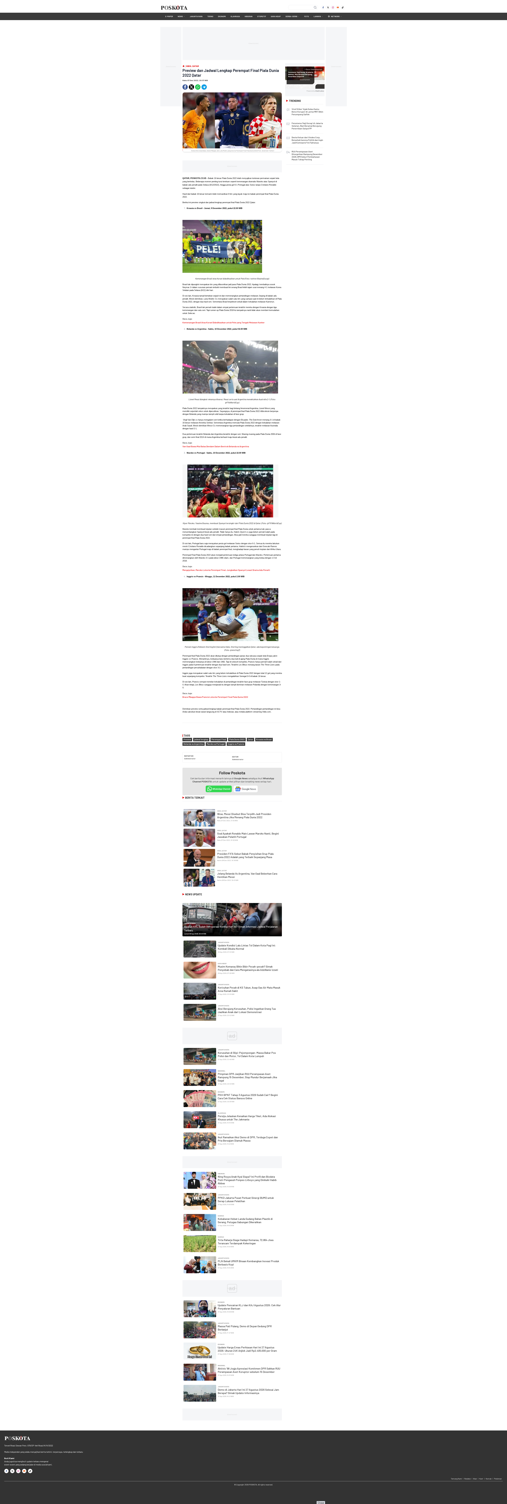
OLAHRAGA (235, 16)
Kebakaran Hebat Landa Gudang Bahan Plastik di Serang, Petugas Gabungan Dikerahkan (245, 1220)
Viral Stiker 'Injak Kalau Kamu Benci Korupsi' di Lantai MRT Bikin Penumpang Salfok (307, 112)
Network (335, 16)
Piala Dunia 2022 (237, 739)
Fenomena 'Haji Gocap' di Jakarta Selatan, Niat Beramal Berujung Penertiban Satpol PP (307, 126)
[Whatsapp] (197, 87)
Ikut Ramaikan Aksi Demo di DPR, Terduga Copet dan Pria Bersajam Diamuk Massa (248, 1139)
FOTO (306, 16)
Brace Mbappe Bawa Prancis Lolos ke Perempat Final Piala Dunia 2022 (215, 697)
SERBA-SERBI (291, 16)
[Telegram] (204, 87)
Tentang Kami (456, 1479)
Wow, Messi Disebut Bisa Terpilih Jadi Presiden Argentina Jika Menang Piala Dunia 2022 (244, 815)
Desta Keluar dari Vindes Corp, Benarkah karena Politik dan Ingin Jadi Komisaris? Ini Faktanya (307, 140)
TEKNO (210, 16)
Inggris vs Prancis (236, 744)
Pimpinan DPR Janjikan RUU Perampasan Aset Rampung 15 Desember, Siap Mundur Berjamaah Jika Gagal (247, 1077)
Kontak (489, 1479)
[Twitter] (328, 7)
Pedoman (498, 1479)
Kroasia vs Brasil (264, 739)
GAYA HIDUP (276, 16)
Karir (481, 1479)
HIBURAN (248, 16)
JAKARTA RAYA (196, 16)
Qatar (250, 739)
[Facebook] (323, 7)
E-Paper (169, 16)
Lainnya (317, 16)
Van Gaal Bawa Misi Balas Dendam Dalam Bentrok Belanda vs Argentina (215, 446)
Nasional (221, 1071)
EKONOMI (222, 16)
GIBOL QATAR (222, 811)
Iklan (475, 1479)
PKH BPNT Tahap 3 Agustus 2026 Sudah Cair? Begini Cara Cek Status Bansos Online (248, 1096)
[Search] (315, 7)
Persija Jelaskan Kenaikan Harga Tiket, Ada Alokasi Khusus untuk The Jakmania (247, 1117)
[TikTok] (343, 7)
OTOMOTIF (261, 16)
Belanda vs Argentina (194, 744)
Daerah (221, 1216)
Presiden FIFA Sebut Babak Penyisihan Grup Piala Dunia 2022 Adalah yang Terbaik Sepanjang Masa (245, 855)
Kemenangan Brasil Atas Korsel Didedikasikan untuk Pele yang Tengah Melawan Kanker (223, 322)
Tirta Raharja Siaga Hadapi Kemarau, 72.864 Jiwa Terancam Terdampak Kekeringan (245, 1241)
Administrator (190, 758)
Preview (187, 739)
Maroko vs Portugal (216, 744)
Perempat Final (219, 739)
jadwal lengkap (201, 739)
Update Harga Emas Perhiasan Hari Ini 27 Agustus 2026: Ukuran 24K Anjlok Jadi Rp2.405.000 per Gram (247, 1349)
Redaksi (467, 1479)
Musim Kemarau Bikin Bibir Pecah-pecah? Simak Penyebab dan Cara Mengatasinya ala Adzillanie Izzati (248, 968)
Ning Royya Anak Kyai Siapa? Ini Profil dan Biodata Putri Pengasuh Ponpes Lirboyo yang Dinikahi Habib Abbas (247, 1180)
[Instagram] (333, 7)
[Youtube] (338, 7)
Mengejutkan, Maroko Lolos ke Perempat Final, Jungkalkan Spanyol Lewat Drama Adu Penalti (226, 570)
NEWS (180, 16)
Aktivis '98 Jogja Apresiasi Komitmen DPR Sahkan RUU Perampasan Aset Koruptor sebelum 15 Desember (249, 1370)
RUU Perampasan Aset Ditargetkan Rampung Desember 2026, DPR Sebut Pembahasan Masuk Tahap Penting (307, 155)
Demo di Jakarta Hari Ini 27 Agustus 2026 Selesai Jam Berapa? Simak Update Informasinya (248, 1391)
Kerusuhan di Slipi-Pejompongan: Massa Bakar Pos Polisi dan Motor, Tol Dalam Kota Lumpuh (247, 1054)
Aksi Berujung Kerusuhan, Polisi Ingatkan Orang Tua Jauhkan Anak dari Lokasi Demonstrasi (247, 1010)
